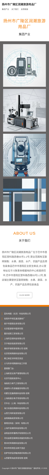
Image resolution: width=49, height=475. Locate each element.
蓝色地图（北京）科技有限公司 (17, 314)
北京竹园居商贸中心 (12, 378)
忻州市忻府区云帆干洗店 (14, 448)
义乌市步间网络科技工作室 (15, 363)
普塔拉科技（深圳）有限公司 (16, 423)
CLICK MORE (24, 295)
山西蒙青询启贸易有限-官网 (15, 458)
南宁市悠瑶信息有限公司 (14, 324)
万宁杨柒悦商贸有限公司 (14, 344)
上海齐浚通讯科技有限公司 (15, 428)
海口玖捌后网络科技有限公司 (16, 408)
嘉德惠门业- (9, 368)
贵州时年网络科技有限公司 (15, 443)
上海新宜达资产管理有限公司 (16, 373)
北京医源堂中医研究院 (13, 329)
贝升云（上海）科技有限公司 (16, 403)
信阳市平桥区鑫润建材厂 (14, 319)
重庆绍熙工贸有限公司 (13, 334)
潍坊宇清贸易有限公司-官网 (15, 349)
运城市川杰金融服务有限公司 (16, 388)
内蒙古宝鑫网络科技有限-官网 (16, 393)
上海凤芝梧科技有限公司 (14, 339)
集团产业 (5, 9)
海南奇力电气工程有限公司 (15, 383)
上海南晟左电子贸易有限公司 (16, 398)
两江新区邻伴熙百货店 (13, 358)
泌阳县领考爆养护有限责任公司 (17, 433)
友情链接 (24, 9)
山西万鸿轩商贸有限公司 (14, 413)
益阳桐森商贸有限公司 (13, 418)
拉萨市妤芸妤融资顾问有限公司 (17, 453)
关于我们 (15, 9)
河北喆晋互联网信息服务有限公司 (18, 438)
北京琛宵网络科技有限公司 (15, 354)
